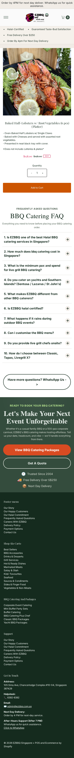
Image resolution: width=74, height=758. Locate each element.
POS (37, 742)
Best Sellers (10, 549)
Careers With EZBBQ (15, 521)
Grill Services (11, 560)
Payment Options (13, 528)
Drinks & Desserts (13, 556)
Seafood (8, 577)
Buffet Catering (12, 612)
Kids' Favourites (13, 573)
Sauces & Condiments (16, 580)
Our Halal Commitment (16, 514)
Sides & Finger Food (15, 584)
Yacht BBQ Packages (15, 622)
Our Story (9, 507)
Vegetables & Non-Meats (17, 587)
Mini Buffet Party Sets (16, 608)
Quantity (37, 165)
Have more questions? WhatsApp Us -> (37, 382)
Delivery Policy (12, 525)
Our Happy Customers (16, 511)
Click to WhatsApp (14, 727)
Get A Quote (37, 463)
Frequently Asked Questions (19, 518)
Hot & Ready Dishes (15, 563)
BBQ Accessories (13, 553)
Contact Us (10, 532)
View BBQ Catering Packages (37, 450)
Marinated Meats (13, 567)
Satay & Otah (11, 570)
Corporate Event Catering (18, 605)
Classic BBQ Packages (16, 619)
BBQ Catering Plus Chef (17, 615)
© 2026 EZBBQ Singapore (18, 742)
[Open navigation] (6, 17)
